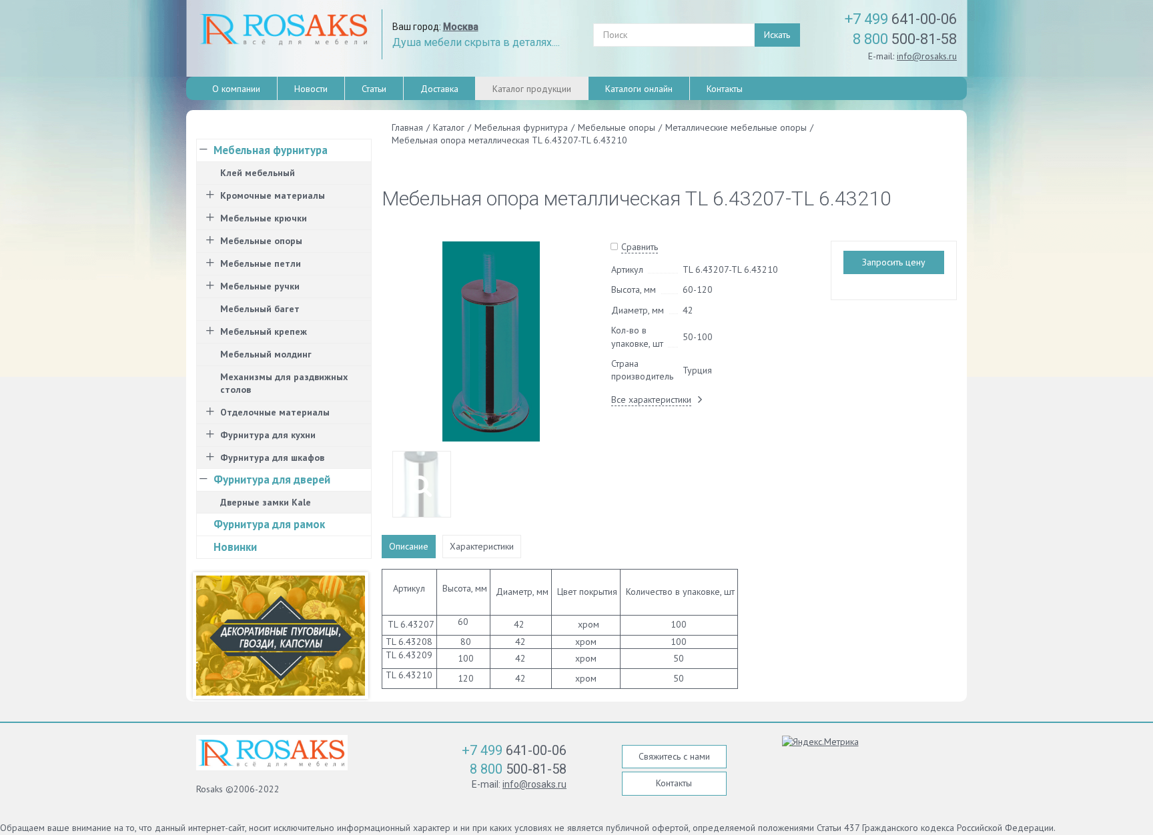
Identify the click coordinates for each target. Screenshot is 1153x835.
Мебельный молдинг (266, 354)
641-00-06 (901, 19)
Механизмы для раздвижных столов (284, 383)
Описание (408, 546)
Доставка (439, 89)
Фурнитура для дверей (272, 479)
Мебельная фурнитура (271, 150)
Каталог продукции (531, 89)
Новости (311, 89)
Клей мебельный (257, 173)
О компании (236, 89)
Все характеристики (651, 399)
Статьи (374, 89)
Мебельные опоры (261, 241)
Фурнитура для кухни (268, 435)
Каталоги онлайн (639, 89)
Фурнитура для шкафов (272, 458)
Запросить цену (893, 262)
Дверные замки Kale (265, 502)
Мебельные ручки (260, 286)
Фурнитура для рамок (269, 524)
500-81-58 (905, 39)
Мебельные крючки (263, 218)
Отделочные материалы (275, 412)
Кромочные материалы (272, 195)
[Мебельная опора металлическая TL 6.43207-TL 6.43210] (491, 341)
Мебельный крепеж (263, 331)
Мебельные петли (260, 263)
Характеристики (482, 546)
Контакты (725, 89)
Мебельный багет (260, 309)
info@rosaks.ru (927, 56)
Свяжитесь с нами (674, 756)
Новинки (235, 547)
